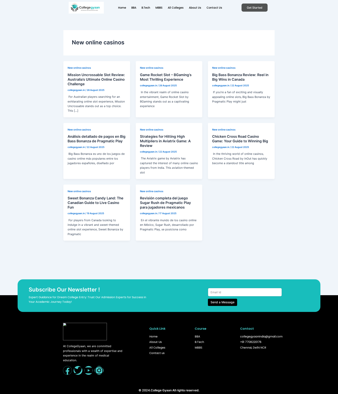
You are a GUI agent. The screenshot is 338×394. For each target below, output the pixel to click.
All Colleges (176, 8)
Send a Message (222, 302)
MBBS (158, 8)
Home (122, 8)
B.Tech (146, 8)
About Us (195, 8)
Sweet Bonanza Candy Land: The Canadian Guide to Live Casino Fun (95, 202)
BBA (133, 8)
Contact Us (214, 8)
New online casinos (79, 67)
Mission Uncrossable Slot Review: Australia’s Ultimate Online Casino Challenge (96, 79)
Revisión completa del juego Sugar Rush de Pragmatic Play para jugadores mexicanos (165, 202)
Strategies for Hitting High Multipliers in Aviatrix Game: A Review (165, 141)
